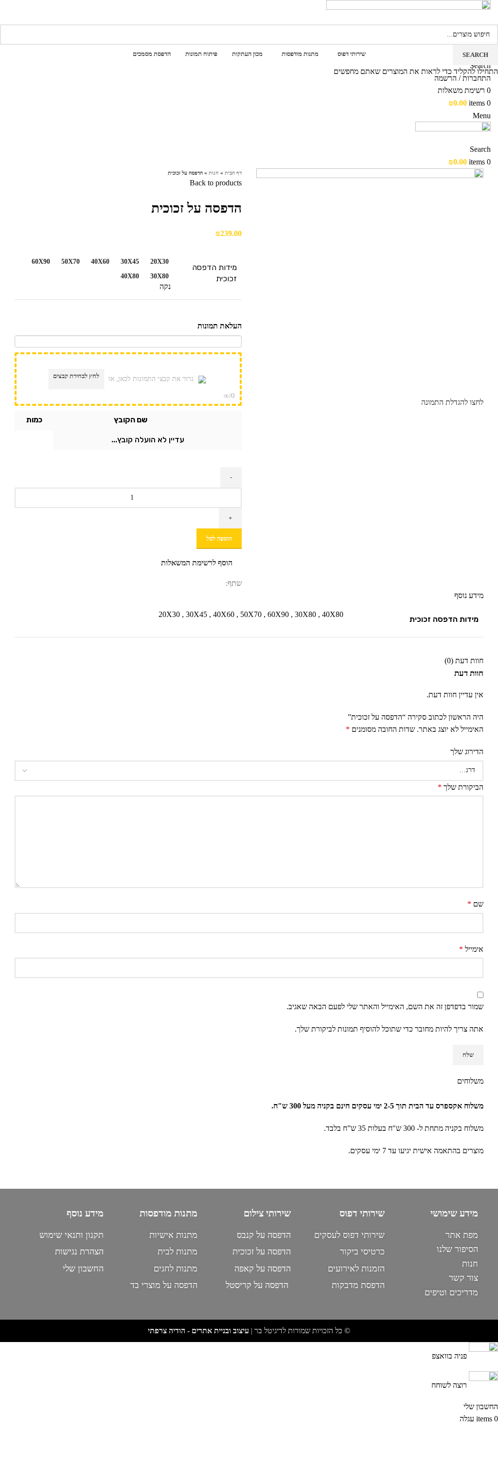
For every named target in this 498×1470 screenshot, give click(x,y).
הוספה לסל (219, 538)
